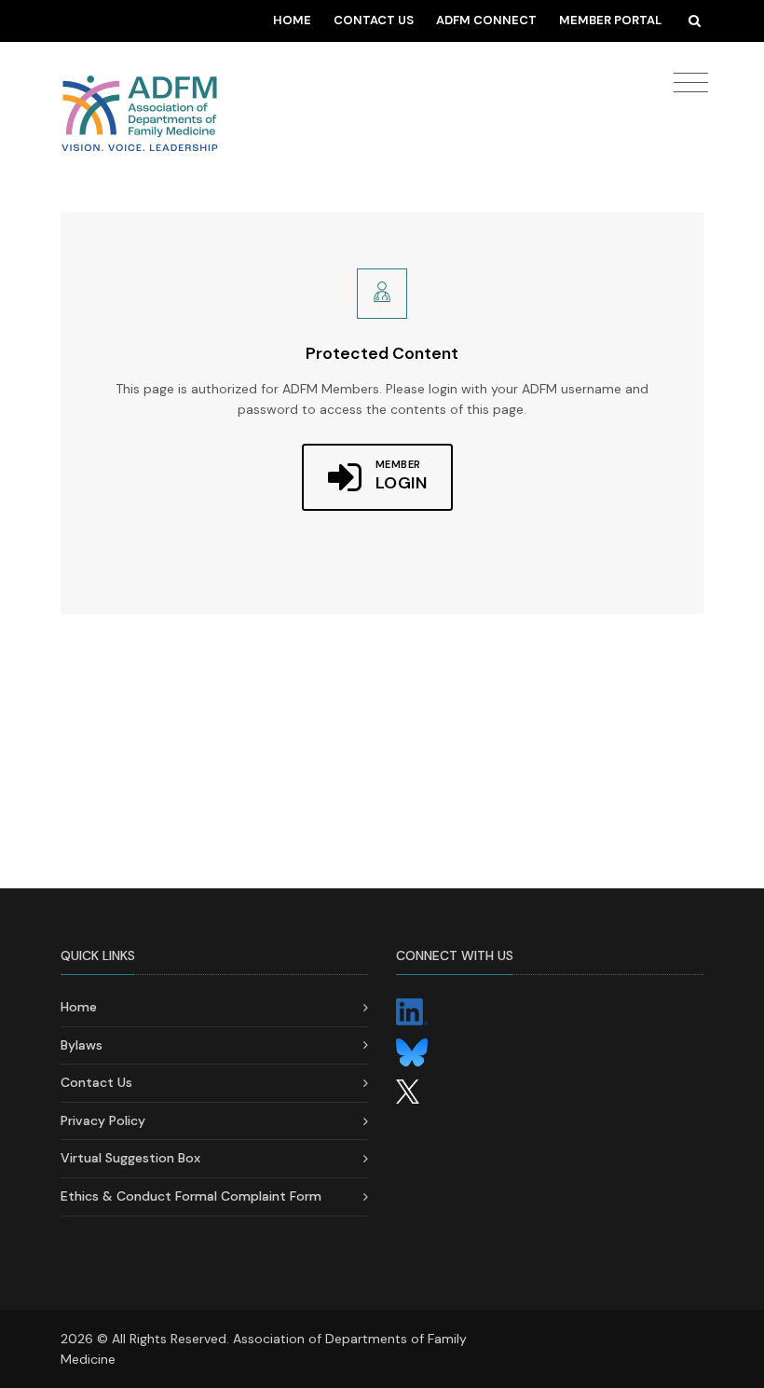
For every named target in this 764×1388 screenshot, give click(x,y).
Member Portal (610, 20)
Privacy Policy (103, 1120)
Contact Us (374, 20)
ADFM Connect (486, 20)
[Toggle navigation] (690, 83)
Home (292, 20)
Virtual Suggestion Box (130, 1157)
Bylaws (81, 1045)
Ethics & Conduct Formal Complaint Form (191, 1196)
